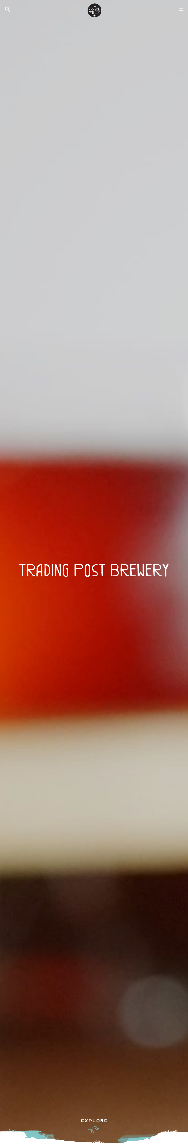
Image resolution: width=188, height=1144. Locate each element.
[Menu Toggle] (181, 10)
